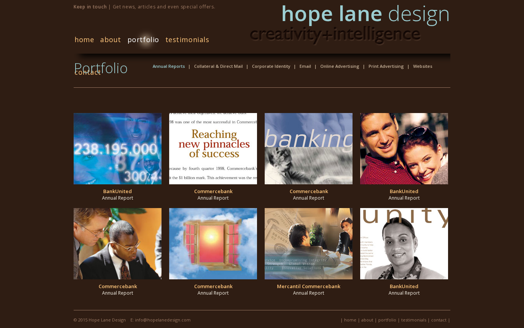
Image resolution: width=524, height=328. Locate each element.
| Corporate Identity (268, 66)
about (110, 39)
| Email (302, 66)
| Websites (419, 66)
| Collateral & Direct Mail (215, 66)
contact (439, 320)
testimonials (187, 39)
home (84, 39)
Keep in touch (90, 6)
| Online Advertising (336, 66)
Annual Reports (169, 66)
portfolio (143, 39)
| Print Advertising (383, 66)
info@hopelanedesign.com (162, 320)
